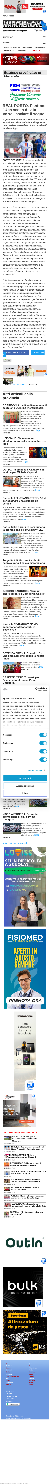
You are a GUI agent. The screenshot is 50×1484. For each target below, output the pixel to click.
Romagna (9, 1374)
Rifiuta (25, 793)
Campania (9, 1370)
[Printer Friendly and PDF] (7, 360)
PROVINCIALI (9, 51)
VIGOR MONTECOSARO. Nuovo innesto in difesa (25, 1189)
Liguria (8, 1380)
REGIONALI (40, 47)
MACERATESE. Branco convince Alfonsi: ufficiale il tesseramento (25, 1180)
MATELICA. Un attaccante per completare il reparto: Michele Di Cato (29, 1205)
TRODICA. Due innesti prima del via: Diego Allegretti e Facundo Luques (27, 1148)
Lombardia (9, 1382)
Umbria (31, 1382)
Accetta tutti (25, 778)
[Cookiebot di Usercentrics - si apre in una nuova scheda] (35, 689)
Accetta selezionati (25, 786)
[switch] (43, 743)
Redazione (10, 1391)
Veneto (31, 1384)
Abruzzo (8, 1364)
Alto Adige (32, 1380)
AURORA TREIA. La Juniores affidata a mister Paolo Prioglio (28, 1172)
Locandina (10, 1399)
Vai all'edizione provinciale (15, 843)
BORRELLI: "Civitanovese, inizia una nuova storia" (26, 1213)
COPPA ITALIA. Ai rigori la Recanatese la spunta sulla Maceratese (24, 1139)
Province (11, 37)
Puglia (31, 1370)
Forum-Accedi (11, 16)
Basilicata (9, 1366)
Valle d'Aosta (33, 1368)
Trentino (31, 1378)
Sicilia (31, 1374)
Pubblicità (9, 1401)
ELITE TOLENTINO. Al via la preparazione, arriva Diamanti (22, 1156)
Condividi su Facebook (16, 352)
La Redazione (19, 385)
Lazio (7, 1378)
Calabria (8, 1368)
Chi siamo (9, 1394)
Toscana (31, 1376)
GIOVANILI (22, 51)
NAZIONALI (27, 47)
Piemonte (32, 1366)
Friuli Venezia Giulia (12, 1376)
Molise (31, 1364)
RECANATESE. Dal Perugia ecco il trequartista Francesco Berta (25, 1164)
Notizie (10, 43)
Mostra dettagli (35, 770)
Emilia (8, 1372)
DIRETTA (36, 51)
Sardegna (32, 1372)
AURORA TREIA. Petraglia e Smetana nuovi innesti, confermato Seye (27, 1197)
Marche (8, 1384)
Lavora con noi (11, 1396)
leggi (38, 430)
